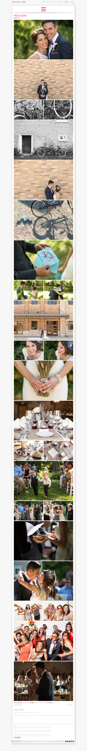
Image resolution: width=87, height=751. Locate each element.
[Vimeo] (68, 741)
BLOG (66, 2)
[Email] (69, 741)
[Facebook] (66, 741)
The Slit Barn (45, 702)
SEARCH (73, 3)
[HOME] (19, 2)
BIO (48, 2)
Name (15, 725)
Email (15, 729)
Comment (16, 714)
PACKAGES (53, 2)
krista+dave (40, 702)
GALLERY (60, 2)
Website (15, 733)
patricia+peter (17, 704)
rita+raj (70, 704)
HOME (43, 2)
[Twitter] (71, 741)
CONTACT (72, 2)
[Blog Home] (43, 11)
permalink (53, 702)
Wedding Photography (26, 702)
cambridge (36, 702)
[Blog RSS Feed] (73, 741)
